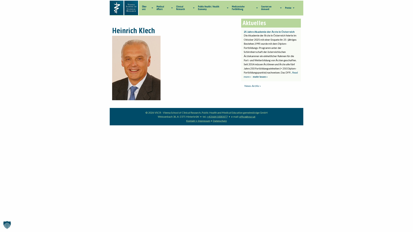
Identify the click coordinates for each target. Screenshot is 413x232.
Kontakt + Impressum (198, 120)
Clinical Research (180, 8)
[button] (7, 225)
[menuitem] (146, 8)
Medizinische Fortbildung (238, 8)
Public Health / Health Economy (208, 8)
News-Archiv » (252, 85)
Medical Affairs (160, 8)
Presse (288, 7)
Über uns (144, 8)
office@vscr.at (247, 116)
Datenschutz (220, 120)
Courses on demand (266, 8)
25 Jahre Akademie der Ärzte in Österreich (269, 31)
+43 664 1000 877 (217, 116)
